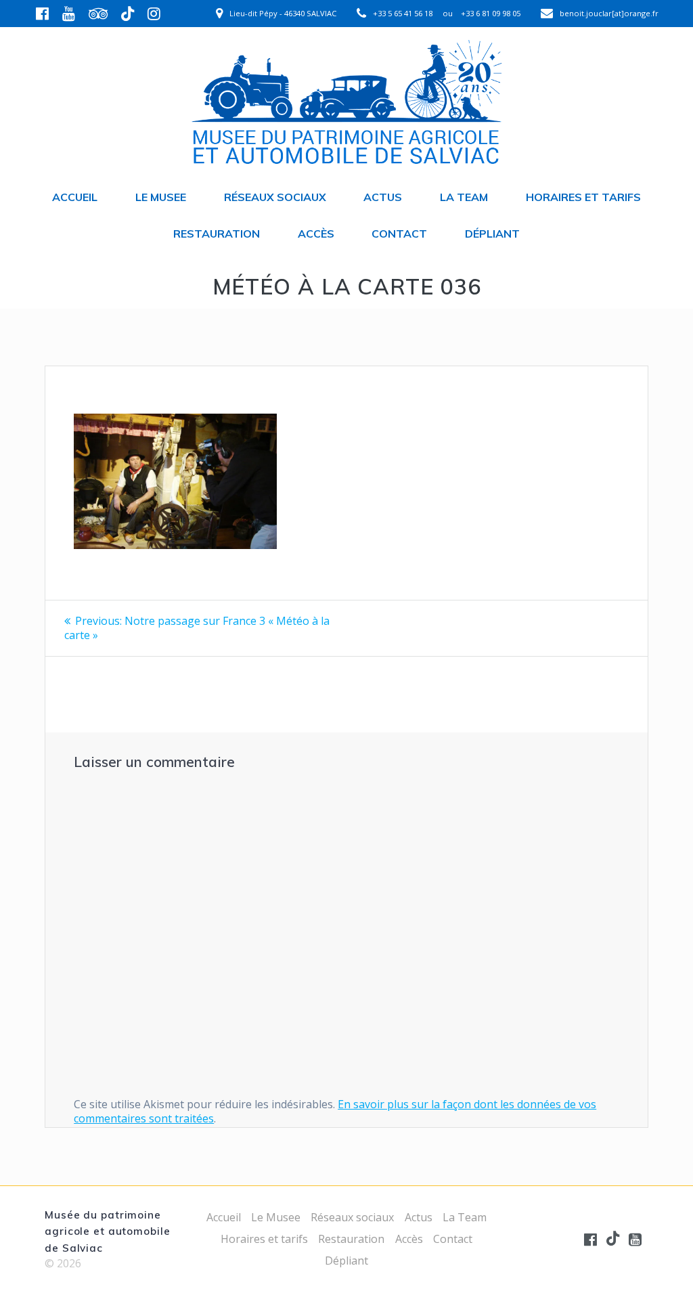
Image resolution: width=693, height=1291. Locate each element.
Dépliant (492, 233)
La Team (464, 197)
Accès (316, 233)
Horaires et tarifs (583, 197)
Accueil (74, 197)
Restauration (216, 233)
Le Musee (160, 197)
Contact (399, 233)
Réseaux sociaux (275, 197)
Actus (382, 197)
